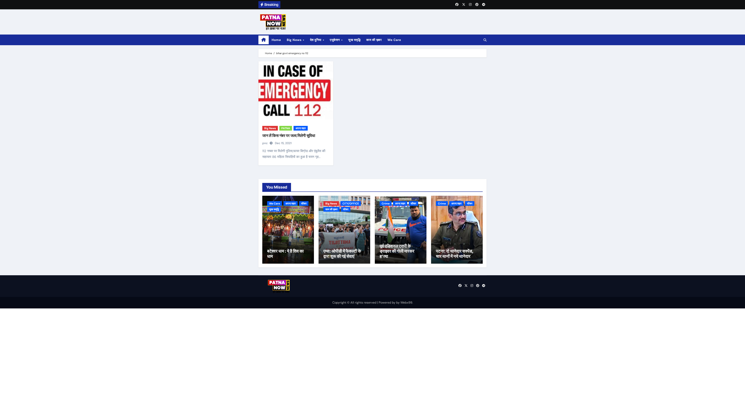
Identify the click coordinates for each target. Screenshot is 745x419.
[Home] (263, 39)
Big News (294, 40)
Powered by (387, 302)
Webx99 (406, 302)
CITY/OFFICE (350, 203)
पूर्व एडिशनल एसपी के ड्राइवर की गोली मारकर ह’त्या (397, 251)
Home (276, 40)
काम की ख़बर (374, 40)
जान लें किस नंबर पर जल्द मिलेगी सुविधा (288, 135)
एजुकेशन (335, 40)
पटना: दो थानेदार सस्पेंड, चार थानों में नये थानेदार (454, 253)
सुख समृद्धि (354, 40)
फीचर (304, 203)
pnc (265, 143)
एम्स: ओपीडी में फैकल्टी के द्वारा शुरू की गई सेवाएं (342, 253)
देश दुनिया (316, 40)
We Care (394, 40)
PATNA (285, 128)
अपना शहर (300, 128)
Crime (386, 203)
